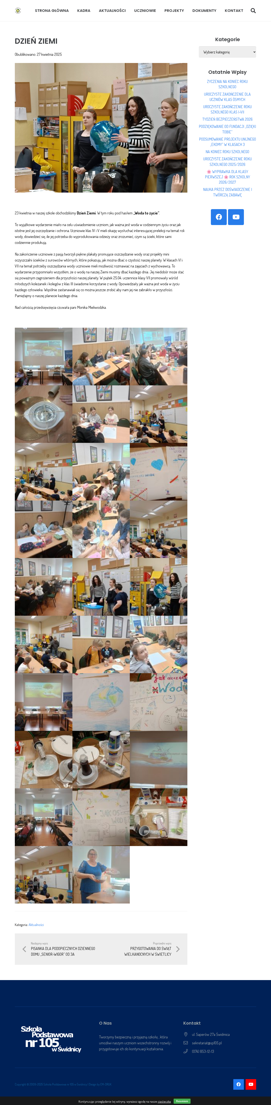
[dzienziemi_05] (101, 414)
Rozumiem (182, 1101)
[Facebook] (219, 217)
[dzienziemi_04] (43, 414)
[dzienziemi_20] (101, 702)
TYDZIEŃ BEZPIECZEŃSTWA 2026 (227, 119)
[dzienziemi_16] (43, 644)
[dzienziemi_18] (158, 644)
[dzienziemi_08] (101, 472)
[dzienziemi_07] (43, 472)
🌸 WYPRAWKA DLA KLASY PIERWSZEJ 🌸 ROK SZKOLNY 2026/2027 (227, 177)
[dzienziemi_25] (43, 817)
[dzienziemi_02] (101, 356)
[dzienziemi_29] (101, 875)
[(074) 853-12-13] (187, 1051)
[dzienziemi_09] (158, 472)
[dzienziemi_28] (43, 875)
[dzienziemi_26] (101, 817)
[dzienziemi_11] (101, 529)
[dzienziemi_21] (158, 702)
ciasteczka (164, 1101)
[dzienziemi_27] (158, 817)
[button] (92, 10)
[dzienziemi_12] (158, 529)
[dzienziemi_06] (158, 414)
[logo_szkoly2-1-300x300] (18, 10)
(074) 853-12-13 (203, 1051)
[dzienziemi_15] (158, 587)
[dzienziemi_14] (101, 587)
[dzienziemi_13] (43, 587)
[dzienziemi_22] (43, 760)
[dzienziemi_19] (43, 702)
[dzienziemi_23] (101, 760)
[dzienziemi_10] (43, 529)
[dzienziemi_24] (158, 760)
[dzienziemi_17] (101, 644)
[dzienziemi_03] (158, 356)
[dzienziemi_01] (43, 356)
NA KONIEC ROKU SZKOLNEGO (227, 151)
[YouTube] (236, 217)
